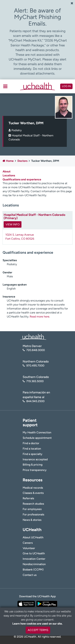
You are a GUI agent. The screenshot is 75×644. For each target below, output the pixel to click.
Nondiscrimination (34, 564)
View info (13, 224)
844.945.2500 (35, 401)
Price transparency (35, 470)
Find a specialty (32, 454)
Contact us (29, 575)
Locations (9, 175)
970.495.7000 (35, 365)
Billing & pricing (32, 464)
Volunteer (29, 548)
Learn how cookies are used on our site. (37, 623)
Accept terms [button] (38, 630)
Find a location (32, 448)
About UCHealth (33, 537)
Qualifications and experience (22, 179)
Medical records (33, 487)
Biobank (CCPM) (33, 569)
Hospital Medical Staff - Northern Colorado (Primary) (34, 216)
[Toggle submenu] (5, 86)
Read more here (39, 316)
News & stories (32, 519)
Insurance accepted (35, 459)
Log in (66, 86)
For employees (32, 509)
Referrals (28, 498)
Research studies (33, 503)
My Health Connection (37, 432)
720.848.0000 (35, 350)
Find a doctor (31, 443)
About (6, 171)
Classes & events (33, 493)
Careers (28, 542)
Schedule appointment (37, 437)
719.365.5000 (35, 381)
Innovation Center (34, 558)
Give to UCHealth (34, 553)
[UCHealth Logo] (33, 336)
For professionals (33, 514)
